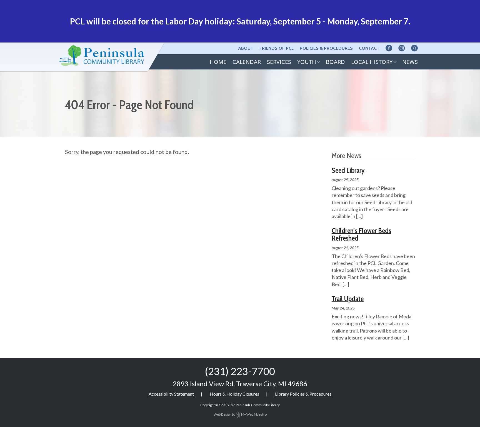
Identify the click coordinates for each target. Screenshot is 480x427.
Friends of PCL (276, 48)
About (245, 48)
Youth (306, 62)
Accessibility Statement (171, 393)
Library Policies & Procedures (303, 393)
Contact (369, 48)
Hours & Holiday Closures (234, 393)
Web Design (222, 414)
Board (335, 62)
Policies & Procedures (326, 48)
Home (218, 62)
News (410, 62)
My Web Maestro (254, 414)
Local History (371, 62)
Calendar (246, 62)
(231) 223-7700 (240, 371)
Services (279, 62)
